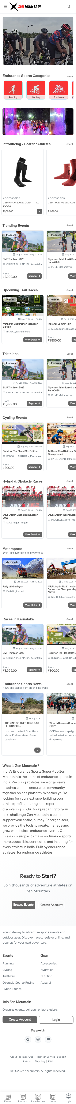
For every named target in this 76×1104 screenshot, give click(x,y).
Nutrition (46, 976)
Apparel (46, 982)
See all (69, 76)
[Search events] (68, 7)
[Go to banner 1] (34, 62)
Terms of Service (46, 1056)
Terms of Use (26, 1056)
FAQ (50, 1061)
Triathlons (9, 976)
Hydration (47, 970)
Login (56, 1020)
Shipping (40, 1061)
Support (61, 1056)
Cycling (7, 970)
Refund (27, 1061)
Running (8, 963)
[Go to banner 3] (42, 62)
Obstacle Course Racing (18, 982)
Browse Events (23, 904)
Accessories (49, 963)
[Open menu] (5, 6)
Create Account (51, 905)
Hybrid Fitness (12, 989)
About (13, 1056)
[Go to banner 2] (38, 62)
